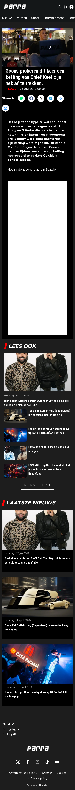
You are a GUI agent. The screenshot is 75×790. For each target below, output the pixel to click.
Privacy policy (39, 778)
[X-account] (18, 762)
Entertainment (53, 18)
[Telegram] (50, 98)
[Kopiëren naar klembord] (60, 98)
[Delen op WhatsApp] (21, 98)
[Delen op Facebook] (31, 98)
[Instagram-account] (37, 762)
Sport (35, 18)
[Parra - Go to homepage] (14, 7)
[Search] (60, 7)
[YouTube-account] (57, 762)
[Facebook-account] (28, 762)
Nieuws (7, 18)
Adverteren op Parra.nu (23, 772)
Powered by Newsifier (37, 785)
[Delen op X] (41, 98)
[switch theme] (65, 7)
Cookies (61, 772)
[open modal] (71, 7)
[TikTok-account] (47, 762)
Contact (47, 772)
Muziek (22, 18)
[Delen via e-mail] (5, 108)
